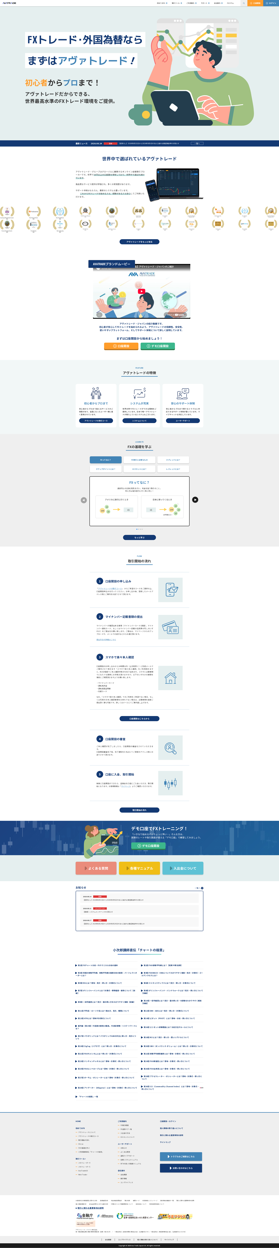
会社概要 (124, 1174)
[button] (136, 529)
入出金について (185, 868)
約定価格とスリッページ (150, 1200)
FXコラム (230, 3)
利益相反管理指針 (116, 1200)
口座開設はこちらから (139, 718)
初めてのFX (80, 1128)
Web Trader (82, 1174)
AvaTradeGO (83, 1171)
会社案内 (121, 1170)
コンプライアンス (127, 1182)
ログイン (272, 3)
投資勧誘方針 (104, 1200)
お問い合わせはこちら (183, 1168)
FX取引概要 (125, 1125)
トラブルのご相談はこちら (183, 1156)
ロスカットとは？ (139, 469)
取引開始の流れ (140, 810)
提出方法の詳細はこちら (106, 639)
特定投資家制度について (156, 1204)
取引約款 (127, 1200)
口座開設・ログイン (168, 1121)
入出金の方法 (125, 1133)
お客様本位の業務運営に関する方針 (86, 1200)
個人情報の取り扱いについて (171, 1128)
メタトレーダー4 (84, 1163)
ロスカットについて (128, 1137)
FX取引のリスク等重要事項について (122, 1204)
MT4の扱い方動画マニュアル (131, 1164)
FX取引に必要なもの (139, 460)
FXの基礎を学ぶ (84, 1148)
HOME (78, 1121)
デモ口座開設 (160, 346)
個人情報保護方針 (81, 1204)
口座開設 (256, 3)
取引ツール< (81, 1158)
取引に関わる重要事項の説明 (171, 1135)
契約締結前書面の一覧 (167, 1200)
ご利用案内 (122, 1121)
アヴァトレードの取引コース (96, 420)
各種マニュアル (141, 868)
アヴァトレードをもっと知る (139, 241)
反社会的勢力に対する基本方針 (98, 1204)
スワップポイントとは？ (106, 469)
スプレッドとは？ (173, 460)
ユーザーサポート (183, 420)
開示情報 (124, 1178)
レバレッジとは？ (173, 469)
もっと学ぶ (139, 537)
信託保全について (141, 1204)
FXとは (80, 1144)
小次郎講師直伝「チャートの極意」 (90, 1152)
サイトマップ (165, 1142)
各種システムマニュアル (129, 1160)
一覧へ (197, 143)
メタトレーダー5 (84, 1167)
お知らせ (124, 1148)
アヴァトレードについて (87, 1132)
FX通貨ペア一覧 (126, 1129)
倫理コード (136, 1200)
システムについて (139, 420)
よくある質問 (98, 868)
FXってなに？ (105, 460)
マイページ (125, 786)
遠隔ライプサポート (128, 1156)
